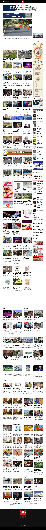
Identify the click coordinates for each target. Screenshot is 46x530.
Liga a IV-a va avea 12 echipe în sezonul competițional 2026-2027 (17, 372)
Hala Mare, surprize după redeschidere (7, 176)
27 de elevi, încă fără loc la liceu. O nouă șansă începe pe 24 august (7, 245)
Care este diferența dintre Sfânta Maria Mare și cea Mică (38, 405)
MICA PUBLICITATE (23, 3)
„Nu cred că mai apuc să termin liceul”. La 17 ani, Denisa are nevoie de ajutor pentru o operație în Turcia (38, 345)
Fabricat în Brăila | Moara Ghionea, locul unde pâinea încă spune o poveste (28, 317)
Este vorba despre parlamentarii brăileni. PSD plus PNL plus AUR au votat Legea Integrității (27, 130)
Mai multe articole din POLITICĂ (17, 148)
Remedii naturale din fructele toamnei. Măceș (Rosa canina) (38, 432)
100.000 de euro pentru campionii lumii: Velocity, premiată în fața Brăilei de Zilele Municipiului (17, 245)
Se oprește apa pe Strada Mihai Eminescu (27, 189)
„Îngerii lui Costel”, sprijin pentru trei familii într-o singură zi (17, 357)
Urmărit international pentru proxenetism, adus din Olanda (7, 96)
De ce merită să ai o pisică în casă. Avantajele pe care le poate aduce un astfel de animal (7, 468)
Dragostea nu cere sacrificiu (17, 404)
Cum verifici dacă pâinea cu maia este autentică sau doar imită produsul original (28, 444)
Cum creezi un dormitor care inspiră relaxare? (7, 444)
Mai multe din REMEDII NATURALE (38, 474)
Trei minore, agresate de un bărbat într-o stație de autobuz (27, 69)
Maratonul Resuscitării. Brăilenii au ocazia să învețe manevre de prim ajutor (16, 230)
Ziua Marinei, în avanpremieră (37, 356)
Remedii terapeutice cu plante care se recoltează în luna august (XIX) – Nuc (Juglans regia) (38, 470)
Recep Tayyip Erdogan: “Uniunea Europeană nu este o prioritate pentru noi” (38, 485)
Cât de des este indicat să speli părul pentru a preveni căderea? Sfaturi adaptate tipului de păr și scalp (17, 456)
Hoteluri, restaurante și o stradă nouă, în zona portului (17, 176)
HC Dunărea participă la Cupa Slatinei (27, 372)
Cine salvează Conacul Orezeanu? (17, 317)
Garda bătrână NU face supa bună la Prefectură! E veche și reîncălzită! (17, 389)
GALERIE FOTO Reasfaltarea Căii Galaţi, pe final (7, 164)
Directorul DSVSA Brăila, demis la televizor (18, 189)
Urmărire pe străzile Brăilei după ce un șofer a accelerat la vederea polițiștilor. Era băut (27, 108)
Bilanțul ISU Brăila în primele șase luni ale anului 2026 (17, 69)
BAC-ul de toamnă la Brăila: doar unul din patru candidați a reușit (17, 257)
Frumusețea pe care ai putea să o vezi (7, 405)
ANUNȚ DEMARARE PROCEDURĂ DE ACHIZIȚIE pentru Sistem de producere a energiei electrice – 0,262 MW (38, 238)
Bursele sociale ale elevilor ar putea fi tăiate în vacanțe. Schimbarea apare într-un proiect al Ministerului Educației (27, 258)
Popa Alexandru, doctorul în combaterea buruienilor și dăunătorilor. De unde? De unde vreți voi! (27, 389)
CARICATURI (30, 3)
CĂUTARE (38, 3)
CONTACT (35, 3)
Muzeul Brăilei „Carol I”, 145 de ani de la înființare (27, 286)
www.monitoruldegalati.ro (23, 525)
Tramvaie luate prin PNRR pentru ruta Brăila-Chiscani (27, 176)
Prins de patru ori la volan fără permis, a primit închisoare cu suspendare (7, 108)
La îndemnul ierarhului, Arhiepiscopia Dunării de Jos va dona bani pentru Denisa (17, 344)
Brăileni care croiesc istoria (27, 328)
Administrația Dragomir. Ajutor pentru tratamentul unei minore (7, 344)
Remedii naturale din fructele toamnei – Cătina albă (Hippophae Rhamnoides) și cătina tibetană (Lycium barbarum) (38, 457)
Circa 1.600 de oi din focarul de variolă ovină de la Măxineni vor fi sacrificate (7, 70)
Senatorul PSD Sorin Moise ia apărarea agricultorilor (17, 143)
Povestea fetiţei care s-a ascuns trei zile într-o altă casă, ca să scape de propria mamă (7, 357)
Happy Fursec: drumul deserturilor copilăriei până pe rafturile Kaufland (28, 456)
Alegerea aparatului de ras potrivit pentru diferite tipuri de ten (17, 468)
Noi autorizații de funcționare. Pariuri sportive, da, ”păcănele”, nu (27, 164)
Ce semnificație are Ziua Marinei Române (27, 344)
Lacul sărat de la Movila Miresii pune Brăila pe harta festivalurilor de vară (7, 317)
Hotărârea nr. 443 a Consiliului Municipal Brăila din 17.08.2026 (37, 224)
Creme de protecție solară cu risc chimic (17, 432)
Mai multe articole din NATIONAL (12, 504)
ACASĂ (7, 3)
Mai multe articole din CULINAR (28, 472)
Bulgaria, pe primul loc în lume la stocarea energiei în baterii (38, 498)
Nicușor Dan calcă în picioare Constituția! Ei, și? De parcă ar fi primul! (37, 216)
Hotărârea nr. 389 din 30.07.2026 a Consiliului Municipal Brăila (37, 226)
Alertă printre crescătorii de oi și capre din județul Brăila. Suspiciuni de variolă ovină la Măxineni (27, 201)
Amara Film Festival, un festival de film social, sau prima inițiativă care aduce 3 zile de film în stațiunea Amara (17, 287)
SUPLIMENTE (27, 3)
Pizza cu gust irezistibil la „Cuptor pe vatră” (38, 329)
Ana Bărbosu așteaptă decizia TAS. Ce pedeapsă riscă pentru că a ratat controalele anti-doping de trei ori (38, 373)
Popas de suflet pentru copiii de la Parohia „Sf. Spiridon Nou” (38, 417)
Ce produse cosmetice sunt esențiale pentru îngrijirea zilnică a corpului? (17, 444)
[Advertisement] (17, 44)
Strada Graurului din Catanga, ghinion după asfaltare (17, 164)
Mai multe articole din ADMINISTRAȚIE (17, 179)
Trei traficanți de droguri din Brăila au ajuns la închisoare (27, 96)
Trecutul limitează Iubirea (6, 415)
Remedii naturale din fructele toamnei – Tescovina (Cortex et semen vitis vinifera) (38, 444)
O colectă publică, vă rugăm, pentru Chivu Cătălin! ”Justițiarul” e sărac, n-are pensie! (38, 389)
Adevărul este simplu (16, 415)
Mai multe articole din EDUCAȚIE (17, 263)
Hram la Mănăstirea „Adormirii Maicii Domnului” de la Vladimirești (28, 405)
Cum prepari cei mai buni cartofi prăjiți (28, 432)
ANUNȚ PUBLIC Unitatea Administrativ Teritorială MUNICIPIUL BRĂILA (37, 235)
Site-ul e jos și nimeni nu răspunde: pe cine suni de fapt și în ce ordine (7, 456)
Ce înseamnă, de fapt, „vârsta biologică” (7, 230)
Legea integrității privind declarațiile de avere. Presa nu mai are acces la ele (7, 499)
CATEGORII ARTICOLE (18, 3)
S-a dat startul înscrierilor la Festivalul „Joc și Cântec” (27, 273)
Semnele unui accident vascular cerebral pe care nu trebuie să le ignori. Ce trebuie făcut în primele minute (16, 218)
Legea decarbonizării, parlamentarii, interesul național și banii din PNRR (7, 130)
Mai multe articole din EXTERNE (33, 503)
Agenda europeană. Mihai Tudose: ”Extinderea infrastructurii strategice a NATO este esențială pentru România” (27, 143)
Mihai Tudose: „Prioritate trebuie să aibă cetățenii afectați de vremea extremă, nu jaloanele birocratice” (7, 143)
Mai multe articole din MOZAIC (7, 472)
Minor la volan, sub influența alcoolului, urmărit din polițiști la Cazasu (17, 108)
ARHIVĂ (33, 3)
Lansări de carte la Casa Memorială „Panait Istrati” (6, 273)
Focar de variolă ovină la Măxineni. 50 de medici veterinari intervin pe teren (18, 200)
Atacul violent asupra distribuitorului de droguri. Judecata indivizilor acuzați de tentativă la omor (17, 96)
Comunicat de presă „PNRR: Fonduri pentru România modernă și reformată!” (38, 233)
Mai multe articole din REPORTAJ (12, 333)
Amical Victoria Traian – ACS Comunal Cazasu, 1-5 (7, 372)
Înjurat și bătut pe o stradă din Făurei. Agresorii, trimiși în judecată (27, 82)
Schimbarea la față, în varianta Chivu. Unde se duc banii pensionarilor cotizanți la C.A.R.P (27, 357)
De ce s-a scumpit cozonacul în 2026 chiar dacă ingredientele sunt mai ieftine (28, 468)
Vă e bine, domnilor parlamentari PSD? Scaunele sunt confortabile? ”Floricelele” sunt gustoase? (7, 389)
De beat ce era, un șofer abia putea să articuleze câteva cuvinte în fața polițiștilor (17, 82)
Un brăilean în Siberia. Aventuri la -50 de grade (7, 329)
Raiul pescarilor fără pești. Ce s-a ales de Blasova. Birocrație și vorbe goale (17, 329)
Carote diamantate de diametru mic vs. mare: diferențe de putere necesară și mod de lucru (7, 433)
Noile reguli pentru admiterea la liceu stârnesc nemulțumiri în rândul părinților (27, 245)
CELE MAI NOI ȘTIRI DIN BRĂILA (12, 3)
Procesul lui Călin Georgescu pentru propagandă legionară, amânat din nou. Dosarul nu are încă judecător (17, 499)
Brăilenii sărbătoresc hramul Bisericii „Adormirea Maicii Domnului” (27, 417)
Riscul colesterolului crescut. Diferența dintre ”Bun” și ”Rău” (7, 218)
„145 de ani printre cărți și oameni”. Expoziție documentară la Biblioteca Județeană (7, 287)
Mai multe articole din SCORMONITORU (23, 394)
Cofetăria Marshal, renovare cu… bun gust (38, 317)
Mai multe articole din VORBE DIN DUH (12, 419)
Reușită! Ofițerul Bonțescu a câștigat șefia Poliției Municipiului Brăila (7, 82)
